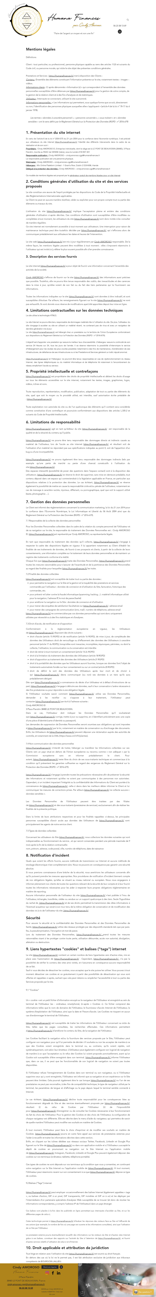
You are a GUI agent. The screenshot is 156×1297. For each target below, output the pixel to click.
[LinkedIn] (58, 1273)
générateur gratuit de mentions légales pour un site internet (95, 175)
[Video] (61, 1267)
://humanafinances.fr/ (66, 142)
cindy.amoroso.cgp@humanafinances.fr (83, 155)
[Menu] (120, 32)
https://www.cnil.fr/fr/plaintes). (74, 736)
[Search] (128, 20)
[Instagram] (123, 1274)
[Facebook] (53, 1273)
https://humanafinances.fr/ (61, 75)
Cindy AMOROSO (103, 241)
